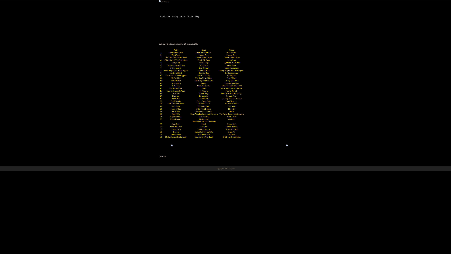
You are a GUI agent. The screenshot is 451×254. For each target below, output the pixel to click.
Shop (197, 16)
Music (182, 16)
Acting (175, 16)
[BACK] (162, 156)
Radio (190, 16)
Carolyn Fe (165, 16)
